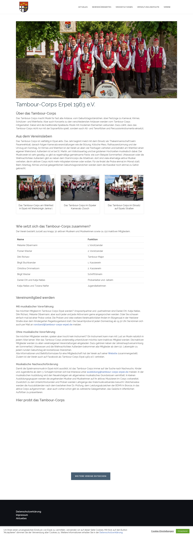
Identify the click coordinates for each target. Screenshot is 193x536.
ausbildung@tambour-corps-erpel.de (107, 372)
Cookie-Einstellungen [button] (162, 531)
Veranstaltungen (124, 7)
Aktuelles (82, 7)
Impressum (22, 515)
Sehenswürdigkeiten (101, 7)
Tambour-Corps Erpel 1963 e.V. (55, 104)
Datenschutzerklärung (28, 511)
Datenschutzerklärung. (111, 532)
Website (112, 353)
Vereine (167, 7)
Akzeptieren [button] (183, 531)
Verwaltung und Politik (148, 7)
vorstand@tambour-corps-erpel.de (52, 324)
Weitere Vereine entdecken (90, 476)
